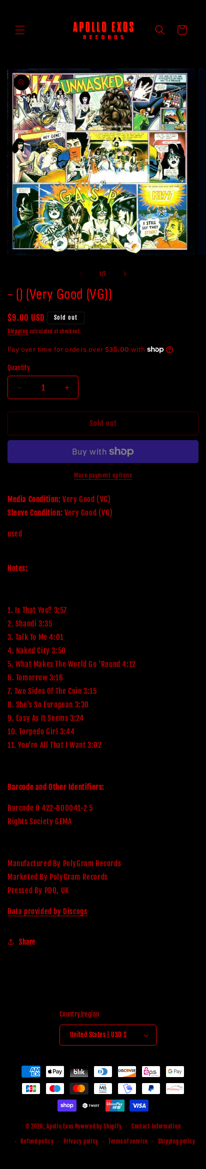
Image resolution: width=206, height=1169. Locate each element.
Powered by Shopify (98, 1126)
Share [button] (27, 942)
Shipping (18, 331)
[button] (20, 30)
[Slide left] (81, 274)
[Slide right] (125, 274)
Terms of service (128, 1141)
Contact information (156, 1126)
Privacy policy (81, 1141)
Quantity (19, 368)
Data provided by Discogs (47, 911)
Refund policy (37, 1141)
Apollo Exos (60, 1126)
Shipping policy (177, 1141)
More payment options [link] (103, 475)
